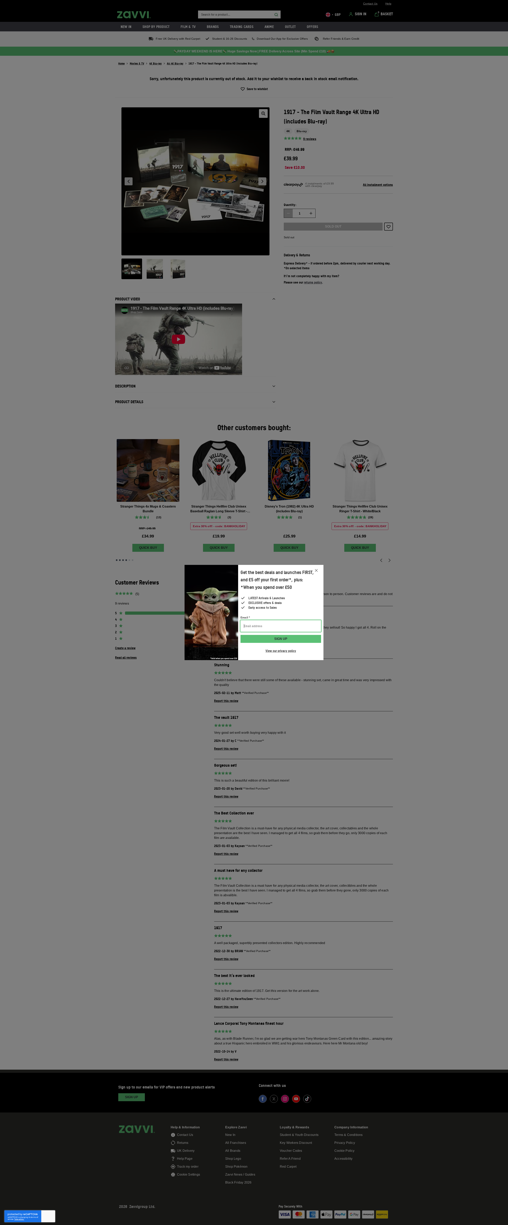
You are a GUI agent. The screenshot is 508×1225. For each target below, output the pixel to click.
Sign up (280, 638)
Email (245, 617)
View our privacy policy (281, 651)
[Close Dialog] (316, 570)
